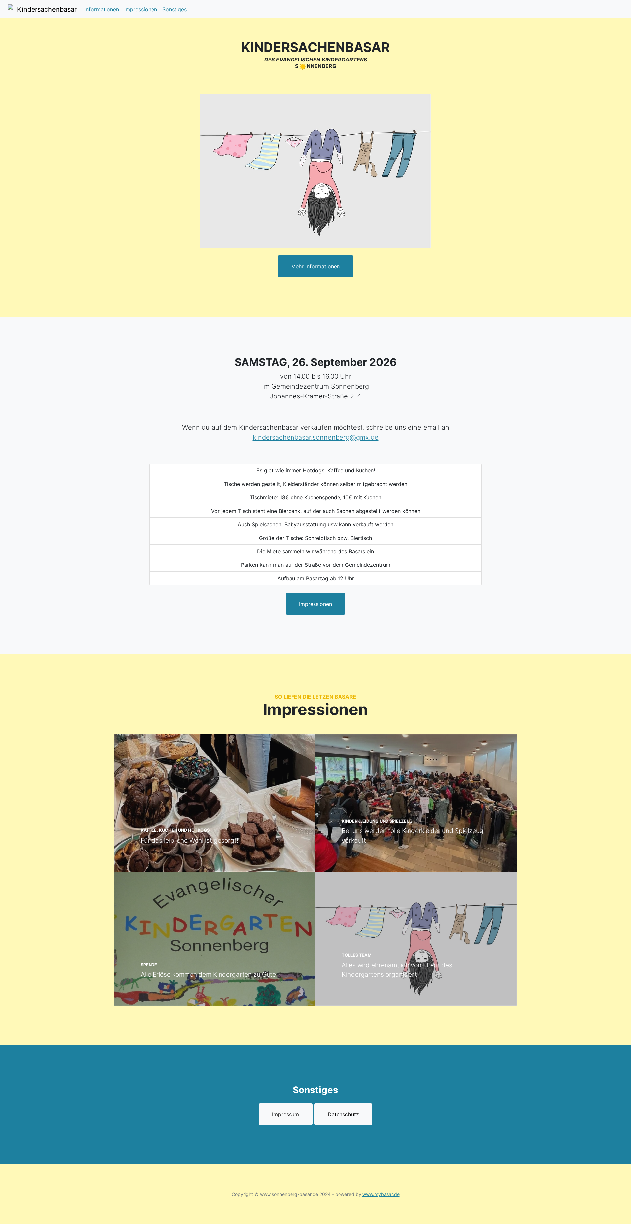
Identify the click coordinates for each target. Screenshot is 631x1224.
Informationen (101, 9)
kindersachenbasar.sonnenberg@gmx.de (316, 437)
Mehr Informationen (315, 266)
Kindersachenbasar (47, 9)
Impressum (285, 1114)
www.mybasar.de (381, 1194)
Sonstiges (174, 9)
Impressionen (140, 9)
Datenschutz (343, 1114)
